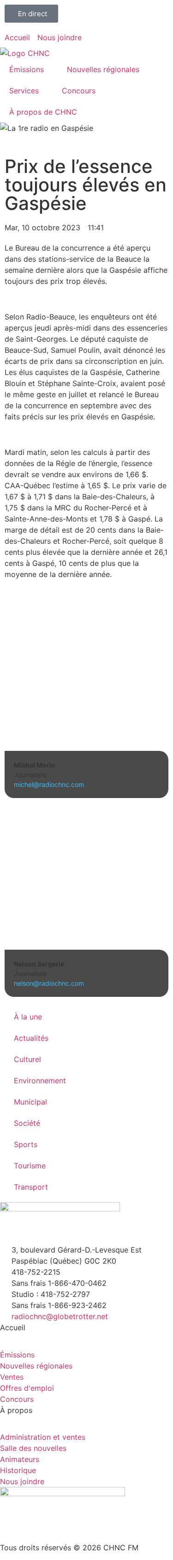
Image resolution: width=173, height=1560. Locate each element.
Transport (31, 1186)
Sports (25, 1144)
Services (24, 90)
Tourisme (30, 1165)
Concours (78, 90)
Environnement (40, 1080)
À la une (28, 1016)
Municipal (30, 1101)
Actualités (31, 1038)
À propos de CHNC (43, 112)
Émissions (26, 69)
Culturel (27, 1059)
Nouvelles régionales (103, 69)
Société (27, 1123)
